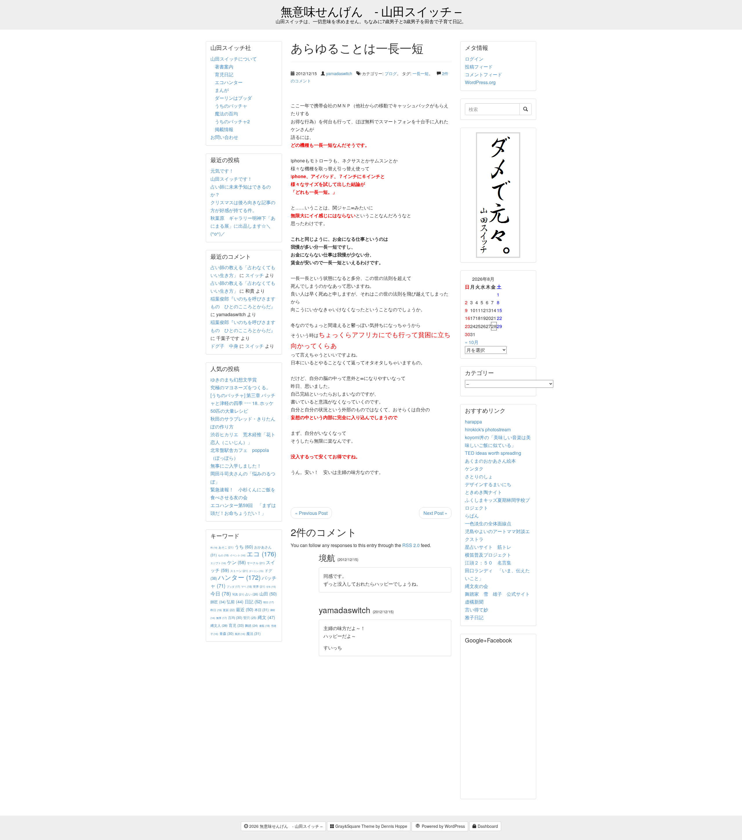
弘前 (235, 601)
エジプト (218, 563)
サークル (256, 563)
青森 (226, 633)
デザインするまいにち (488, 484)
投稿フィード (479, 66)
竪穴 (250, 617)
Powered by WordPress (443, 826)
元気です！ (222, 170)
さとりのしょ (479, 476)
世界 (259, 586)
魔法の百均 (226, 113)
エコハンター (229, 82)
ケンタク (474, 468)
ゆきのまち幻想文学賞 (233, 379)
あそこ (226, 547)
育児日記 (224, 74)
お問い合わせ (224, 137)
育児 (236, 625)
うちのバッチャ (231, 105)
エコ (261, 553)
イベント (237, 555)
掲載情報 (224, 129)
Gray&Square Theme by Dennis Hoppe (370, 826)
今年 (271, 586)
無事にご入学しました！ (235, 465)
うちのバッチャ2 (232, 121)
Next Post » (435, 513)
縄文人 (219, 625)
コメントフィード (483, 74)
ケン (236, 562)
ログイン (474, 58)
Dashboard (487, 826)
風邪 (240, 634)
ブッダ (233, 587)
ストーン (239, 571)
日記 (253, 601)
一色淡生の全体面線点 (488, 523)
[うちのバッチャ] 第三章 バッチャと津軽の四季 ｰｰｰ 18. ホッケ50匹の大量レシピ (242, 403)
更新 (229, 610)
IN (213, 547)
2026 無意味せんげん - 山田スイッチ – (285, 826)
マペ (246, 586)
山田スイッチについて (233, 58)
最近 (244, 609)
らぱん (472, 515)
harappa (473, 421)
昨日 (216, 610)
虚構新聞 (474, 601)
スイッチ (254, 275)
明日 (268, 602)
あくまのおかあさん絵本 (490, 460)
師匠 (217, 601)
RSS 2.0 (411, 545)
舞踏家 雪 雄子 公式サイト (497, 594)
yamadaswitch (339, 73)
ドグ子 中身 (224, 346)
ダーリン (256, 571)
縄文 (266, 617)
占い (251, 594)
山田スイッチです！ (231, 178)
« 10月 (472, 342)
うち (243, 546)
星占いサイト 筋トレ (488, 547)
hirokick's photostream (488, 429)
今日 (220, 593)
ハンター (239, 577)
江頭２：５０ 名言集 (488, 562)
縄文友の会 (476, 586)
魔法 (253, 633)
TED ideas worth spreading (493, 453)
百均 (235, 617)
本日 (261, 609)
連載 (264, 626)
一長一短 (420, 73)
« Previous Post (311, 513)
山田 (268, 594)
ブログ (391, 73)
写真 (238, 594)
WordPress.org (480, 82)
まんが (222, 90)
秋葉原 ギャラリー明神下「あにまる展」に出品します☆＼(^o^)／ (242, 226)
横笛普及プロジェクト (488, 554)
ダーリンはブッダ (233, 98)
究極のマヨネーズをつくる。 (240, 387)
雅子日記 (474, 617)
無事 (221, 618)
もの (223, 555)
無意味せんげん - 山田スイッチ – (371, 10)
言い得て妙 (476, 609)
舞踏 (251, 625)
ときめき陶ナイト (483, 492)
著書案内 (224, 66)
